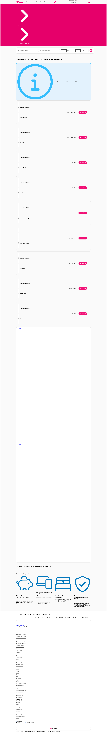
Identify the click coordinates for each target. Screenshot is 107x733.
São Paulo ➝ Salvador (20, 645)
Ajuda (51, 1)
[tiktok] (26, 627)
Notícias (17, 704)
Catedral (17, 669)
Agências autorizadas (20, 688)
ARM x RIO (85, 617)
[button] (53, 112)
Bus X (17, 659)
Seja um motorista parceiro (21, 683)
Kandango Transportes (20, 664)
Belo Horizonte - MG (51, 617)
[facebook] (20, 627)
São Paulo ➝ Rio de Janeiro (21, 636)
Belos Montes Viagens (20, 662)
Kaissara (17, 673)
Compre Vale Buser (19, 693)
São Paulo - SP (65, 617)
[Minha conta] (54, 2)
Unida (17, 676)
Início (26, 1)
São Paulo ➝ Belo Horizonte (21, 638)
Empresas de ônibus (19, 655)
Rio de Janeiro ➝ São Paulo (21, 634)
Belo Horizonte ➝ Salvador (21, 643)
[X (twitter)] (22, 627)
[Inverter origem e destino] (39, 51)
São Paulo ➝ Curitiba (20, 639)
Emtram (17, 667)
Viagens (45, 1)
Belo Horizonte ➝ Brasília (21, 641)
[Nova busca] (89, 1)
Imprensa (18, 702)
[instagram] (17, 627)
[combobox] (28, 50)
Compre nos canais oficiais (21, 690)
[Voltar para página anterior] (57, 1)
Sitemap (17, 718)
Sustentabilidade (19, 712)
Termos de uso (18, 707)
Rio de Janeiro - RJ (79, 617)
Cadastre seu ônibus (19, 681)
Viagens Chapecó (19, 657)
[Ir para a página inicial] (20, 625)
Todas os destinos (19, 650)
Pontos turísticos (19, 697)
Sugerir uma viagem (19, 692)
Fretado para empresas (20, 685)
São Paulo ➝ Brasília (20, 647)
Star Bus (17, 671)
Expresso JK (18, 660)
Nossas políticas (19, 709)
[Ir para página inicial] (20, 2)
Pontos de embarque (19, 695)
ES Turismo (18, 678)
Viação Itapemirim (19, 666)
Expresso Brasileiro (19, 680)
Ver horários (83, 112)
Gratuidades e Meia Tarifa (20, 714)
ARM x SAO (71, 617)
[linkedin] (24, 627)
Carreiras (18, 711)
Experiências (39, 1)
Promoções (32, 1)
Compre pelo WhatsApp (20, 716)
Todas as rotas (18, 648)
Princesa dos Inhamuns (20, 674)
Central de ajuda (19, 700)
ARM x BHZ (58, 617)
